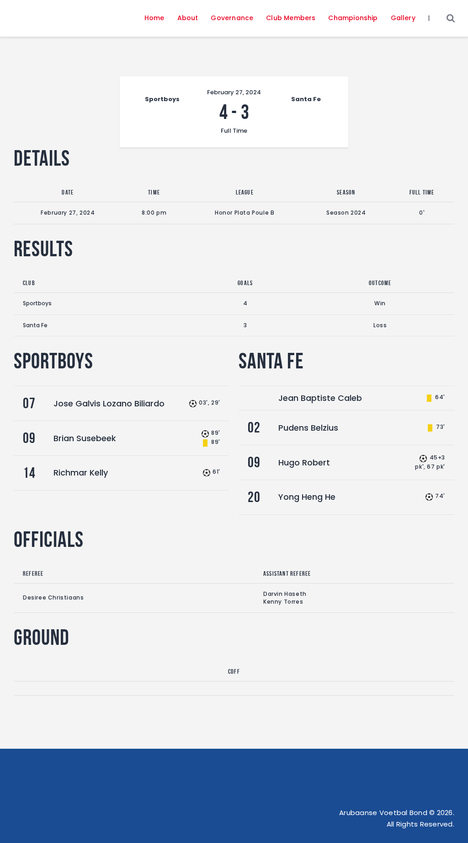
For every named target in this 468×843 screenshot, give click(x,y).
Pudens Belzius (308, 427)
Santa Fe (35, 325)
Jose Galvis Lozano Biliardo (109, 403)
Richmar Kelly (80, 472)
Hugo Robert (304, 462)
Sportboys (37, 303)
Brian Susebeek (84, 438)
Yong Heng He (306, 497)
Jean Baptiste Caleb (320, 398)
